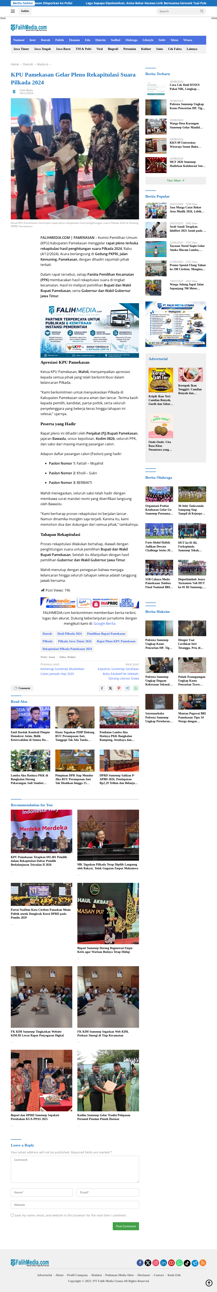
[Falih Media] (29, 28)
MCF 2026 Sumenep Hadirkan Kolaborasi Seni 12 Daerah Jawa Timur (186, 164)
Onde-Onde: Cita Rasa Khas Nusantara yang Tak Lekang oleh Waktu (160, 446)
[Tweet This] (110, 688)
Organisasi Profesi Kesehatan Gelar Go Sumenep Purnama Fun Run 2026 (158, 510)
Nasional (18, 40)
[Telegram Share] (127, 688)
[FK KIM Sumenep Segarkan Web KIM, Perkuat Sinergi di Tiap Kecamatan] (108, 997)
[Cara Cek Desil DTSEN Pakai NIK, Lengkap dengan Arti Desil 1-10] (156, 88)
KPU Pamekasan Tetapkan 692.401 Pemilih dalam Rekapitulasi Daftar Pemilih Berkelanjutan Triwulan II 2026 (39, 861)
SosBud (115, 40)
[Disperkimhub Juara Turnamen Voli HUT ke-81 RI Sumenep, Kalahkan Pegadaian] (192, 567)
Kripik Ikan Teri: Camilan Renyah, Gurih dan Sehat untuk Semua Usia (160, 400)
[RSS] (202, 1263)
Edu (87, 40)
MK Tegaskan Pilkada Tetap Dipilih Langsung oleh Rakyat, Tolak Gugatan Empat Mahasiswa (107, 866)
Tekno (174, 40)
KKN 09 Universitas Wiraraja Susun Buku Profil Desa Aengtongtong (186, 145)
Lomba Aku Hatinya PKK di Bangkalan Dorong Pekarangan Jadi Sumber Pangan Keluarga (29, 779)
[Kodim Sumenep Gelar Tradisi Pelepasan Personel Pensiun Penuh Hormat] (108, 1080)
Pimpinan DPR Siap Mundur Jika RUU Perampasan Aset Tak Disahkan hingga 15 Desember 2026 (74, 779)
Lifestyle (148, 40)
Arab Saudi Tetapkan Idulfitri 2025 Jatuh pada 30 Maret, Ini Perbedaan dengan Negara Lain (188, 229)
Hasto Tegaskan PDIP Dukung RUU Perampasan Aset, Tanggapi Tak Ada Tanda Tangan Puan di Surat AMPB (74, 736)
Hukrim (100, 40)
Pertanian (129, 49)
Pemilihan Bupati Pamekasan (106, 633)
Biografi (113, 49)
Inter (32, 40)
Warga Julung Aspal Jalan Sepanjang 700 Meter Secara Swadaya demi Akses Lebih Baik (188, 286)
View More (174, 180)
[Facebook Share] (102, 688)
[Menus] (14, 11)
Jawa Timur (21, 49)
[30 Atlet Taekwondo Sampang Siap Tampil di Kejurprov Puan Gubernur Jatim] (192, 494)
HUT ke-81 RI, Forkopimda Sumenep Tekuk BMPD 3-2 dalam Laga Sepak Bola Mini (189, 547)
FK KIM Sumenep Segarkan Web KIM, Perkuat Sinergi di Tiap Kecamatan (103, 1033)
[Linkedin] (163, 1263)
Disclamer (144, 1275)
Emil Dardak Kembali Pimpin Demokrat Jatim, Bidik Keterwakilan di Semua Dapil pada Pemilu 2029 (30, 736)
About (60, 1275)
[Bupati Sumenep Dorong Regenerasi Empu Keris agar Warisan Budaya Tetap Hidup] (108, 913)
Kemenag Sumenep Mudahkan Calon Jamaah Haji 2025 (62, 669)
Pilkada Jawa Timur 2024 (74, 641)
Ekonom (74, 40)
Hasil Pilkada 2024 (69, 633)
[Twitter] (148, 1263)
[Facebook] (140, 1263)
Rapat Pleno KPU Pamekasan (116, 641)
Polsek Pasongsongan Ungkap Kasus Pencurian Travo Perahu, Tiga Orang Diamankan (191, 681)
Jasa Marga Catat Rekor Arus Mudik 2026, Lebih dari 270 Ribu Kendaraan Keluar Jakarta (186, 209)
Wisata (187, 40)
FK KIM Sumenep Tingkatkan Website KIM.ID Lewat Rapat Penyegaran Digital (37, 1033)
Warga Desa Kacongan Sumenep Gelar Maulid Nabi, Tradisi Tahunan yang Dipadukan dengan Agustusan (188, 125)
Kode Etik (174, 1275)
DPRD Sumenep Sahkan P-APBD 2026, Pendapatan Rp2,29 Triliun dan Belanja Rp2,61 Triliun (117, 779)
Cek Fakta (175, 49)
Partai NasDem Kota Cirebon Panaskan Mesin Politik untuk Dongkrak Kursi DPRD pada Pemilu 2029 (41, 913)
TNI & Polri (83, 49)
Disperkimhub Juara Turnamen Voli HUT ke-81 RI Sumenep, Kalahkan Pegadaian (191, 583)
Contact (159, 1275)
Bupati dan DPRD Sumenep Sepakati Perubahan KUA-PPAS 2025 (35, 1117)
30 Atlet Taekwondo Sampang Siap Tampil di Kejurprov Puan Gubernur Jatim (191, 510)
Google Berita (104, 623)
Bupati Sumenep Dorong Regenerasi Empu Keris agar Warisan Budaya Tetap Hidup (104, 950)
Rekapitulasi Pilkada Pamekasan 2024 (67, 649)
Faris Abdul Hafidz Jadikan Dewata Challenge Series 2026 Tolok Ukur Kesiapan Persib (159, 546)
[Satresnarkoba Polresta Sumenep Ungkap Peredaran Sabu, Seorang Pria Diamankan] (159, 702)
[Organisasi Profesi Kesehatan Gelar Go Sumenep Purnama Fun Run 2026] (159, 494)
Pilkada (48, 641)
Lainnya (192, 49)
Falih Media (26, 90)
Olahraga (131, 40)
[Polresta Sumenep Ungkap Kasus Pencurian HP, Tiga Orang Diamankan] (156, 107)
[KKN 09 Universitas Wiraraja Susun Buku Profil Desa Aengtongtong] (156, 146)
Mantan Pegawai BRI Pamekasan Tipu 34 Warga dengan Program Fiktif (192, 717)
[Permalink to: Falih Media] (14, 91)
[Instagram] (155, 1263)
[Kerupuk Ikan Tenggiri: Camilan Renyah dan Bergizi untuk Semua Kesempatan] (190, 375)
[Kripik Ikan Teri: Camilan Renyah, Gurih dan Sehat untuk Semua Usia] (161, 380)
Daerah (45, 40)
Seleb (162, 40)
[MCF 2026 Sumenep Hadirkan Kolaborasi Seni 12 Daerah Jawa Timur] (156, 165)
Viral (99, 49)
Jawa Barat (63, 49)
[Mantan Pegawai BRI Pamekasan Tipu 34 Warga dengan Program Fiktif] (192, 702)
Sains (159, 49)
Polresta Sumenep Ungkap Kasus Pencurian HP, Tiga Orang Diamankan (187, 106)
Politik (59, 40)
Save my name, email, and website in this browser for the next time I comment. (70, 1215)
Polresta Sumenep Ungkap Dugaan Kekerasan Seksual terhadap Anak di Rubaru (157, 681)
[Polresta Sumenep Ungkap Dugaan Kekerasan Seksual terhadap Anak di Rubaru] (159, 665)
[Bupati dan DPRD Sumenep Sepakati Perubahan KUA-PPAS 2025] (41, 1080)
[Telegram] (195, 1263)
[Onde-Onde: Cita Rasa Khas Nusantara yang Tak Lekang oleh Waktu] (161, 425)
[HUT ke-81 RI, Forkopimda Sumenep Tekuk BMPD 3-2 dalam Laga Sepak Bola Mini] (192, 531)
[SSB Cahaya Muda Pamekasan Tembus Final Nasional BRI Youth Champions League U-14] (159, 567)
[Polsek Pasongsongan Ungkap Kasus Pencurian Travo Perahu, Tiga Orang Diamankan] (192, 665)
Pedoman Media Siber (119, 1275)
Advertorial (44, 1275)
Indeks (25, 10)
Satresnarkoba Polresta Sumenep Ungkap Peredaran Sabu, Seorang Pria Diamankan (157, 717)
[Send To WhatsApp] (136, 688)
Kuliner (146, 49)
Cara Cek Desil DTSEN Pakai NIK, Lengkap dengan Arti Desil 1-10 (185, 87)
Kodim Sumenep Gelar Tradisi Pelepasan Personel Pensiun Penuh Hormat (103, 1117)
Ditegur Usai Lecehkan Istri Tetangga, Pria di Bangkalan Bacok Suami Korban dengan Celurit (189, 644)
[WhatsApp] (179, 1263)
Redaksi (97, 1275)
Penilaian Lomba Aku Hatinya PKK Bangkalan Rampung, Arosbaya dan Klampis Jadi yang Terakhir (118, 736)
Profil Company (77, 1275)
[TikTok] (187, 1263)
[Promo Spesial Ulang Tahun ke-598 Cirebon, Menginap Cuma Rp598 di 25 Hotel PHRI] (156, 268)
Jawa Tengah (42, 49)
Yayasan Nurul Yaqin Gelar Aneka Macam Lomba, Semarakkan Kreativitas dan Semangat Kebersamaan (187, 248)
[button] (202, 11)
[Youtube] (171, 1263)
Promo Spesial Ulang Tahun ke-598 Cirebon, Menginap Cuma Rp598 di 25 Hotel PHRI (188, 267)
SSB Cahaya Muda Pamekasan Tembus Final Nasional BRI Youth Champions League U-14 (158, 583)
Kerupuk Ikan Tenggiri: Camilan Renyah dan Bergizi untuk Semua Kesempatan (190, 389)
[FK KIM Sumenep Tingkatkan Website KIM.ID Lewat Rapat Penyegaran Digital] (41, 997)
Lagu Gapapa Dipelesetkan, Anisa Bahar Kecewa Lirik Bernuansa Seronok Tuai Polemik (95, 3)
